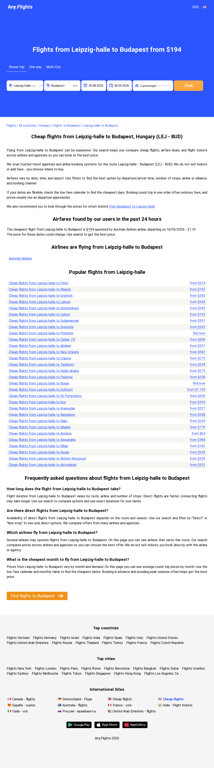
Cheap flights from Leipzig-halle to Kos (37, 402)
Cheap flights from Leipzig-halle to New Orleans (44, 352)
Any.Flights (20, 7)
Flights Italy (134, 638)
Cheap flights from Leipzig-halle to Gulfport (41, 390)
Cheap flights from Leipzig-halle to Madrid (39, 427)
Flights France (136, 643)
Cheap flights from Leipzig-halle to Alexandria (42, 440)
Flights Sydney (17, 673)
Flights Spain (112, 638)
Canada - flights (23, 699)
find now (199, 333)
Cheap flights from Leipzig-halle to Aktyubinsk (42, 465)
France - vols (122, 705)
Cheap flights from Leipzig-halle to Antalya (40, 433)
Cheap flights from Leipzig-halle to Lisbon (39, 314)
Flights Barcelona (117, 668)
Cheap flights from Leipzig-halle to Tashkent (41, 365)
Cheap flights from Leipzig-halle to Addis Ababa (44, 371)
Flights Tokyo (72, 673)
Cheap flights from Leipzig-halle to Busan (39, 383)
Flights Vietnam (18, 638)
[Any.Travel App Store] (107, 727)
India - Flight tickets (177, 705)
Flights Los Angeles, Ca (161, 673)
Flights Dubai (169, 668)
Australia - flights (74, 705)
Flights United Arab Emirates (27, 643)
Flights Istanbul (193, 668)
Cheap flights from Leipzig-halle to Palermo (41, 377)
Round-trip (16, 67)
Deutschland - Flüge (77, 699)
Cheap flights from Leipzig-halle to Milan (38, 446)
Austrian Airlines (20, 258)
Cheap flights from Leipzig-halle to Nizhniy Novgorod (47, 459)
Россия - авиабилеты (79, 711)
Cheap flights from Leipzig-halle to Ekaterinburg (44, 308)
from (197, 283)
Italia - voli (20, 711)
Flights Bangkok (144, 668)
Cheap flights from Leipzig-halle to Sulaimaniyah (44, 321)
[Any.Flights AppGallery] (135, 727)
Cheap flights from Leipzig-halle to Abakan (40, 346)
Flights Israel (69, 638)
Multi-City (53, 67)
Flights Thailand (87, 643)
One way (35, 67)
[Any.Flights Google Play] (79, 727)
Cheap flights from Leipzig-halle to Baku (38, 421)
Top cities (106, 658)
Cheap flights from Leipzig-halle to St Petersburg (45, 396)
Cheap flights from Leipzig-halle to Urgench (41, 296)
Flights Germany (45, 638)
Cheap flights (122, 699)
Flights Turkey (112, 643)
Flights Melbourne (45, 673)
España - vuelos (23, 705)
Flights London (45, 668)
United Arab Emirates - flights (134, 711)
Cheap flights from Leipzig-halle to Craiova (40, 358)
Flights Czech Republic (167, 643)
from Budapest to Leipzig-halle (132, 206)
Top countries (105, 628)
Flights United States (162, 638)
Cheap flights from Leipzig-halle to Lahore (39, 302)
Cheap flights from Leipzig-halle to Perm (38, 283)
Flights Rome (91, 668)
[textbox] (25, 85)
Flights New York (19, 668)
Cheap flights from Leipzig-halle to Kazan (39, 452)
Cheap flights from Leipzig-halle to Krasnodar (42, 408)
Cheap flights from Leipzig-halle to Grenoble (41, 327)
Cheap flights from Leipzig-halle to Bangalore (42, 415)
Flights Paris (69, 668)
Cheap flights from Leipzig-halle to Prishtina (41, 333)
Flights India (91, 638)
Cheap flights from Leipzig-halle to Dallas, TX (42, 339)
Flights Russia (62, 643)
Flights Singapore (98, 673)
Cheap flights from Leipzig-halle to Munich (40, 289)
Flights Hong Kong (127, 673)
